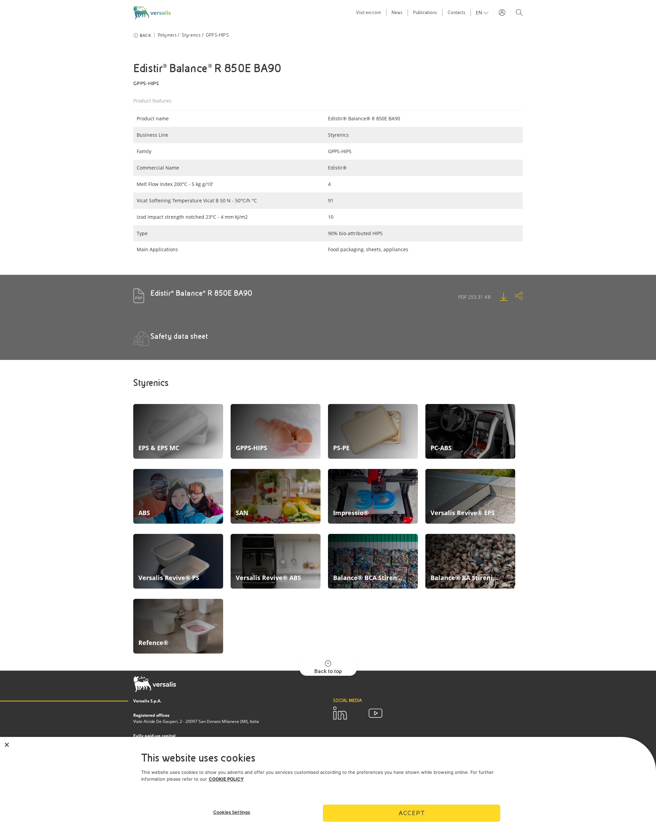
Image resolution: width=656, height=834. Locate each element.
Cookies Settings (231, 812)
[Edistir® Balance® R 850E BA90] (497, 297)
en (479, 12)
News (397, 12)
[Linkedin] (340, 713)
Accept (412, 813)
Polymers (167, 35)
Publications (425, 12)
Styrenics (191, 35)
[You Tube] (375, 713)
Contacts (456, 12)
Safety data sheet (179, 336)
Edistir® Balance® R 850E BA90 (201, 293)
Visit (368, 12)
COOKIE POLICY (226, 779)
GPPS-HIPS (217, 35)
